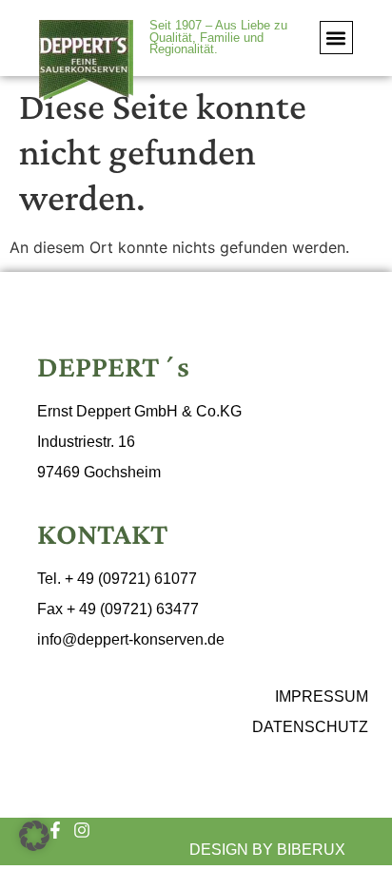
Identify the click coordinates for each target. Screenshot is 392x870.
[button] (336, 37)
